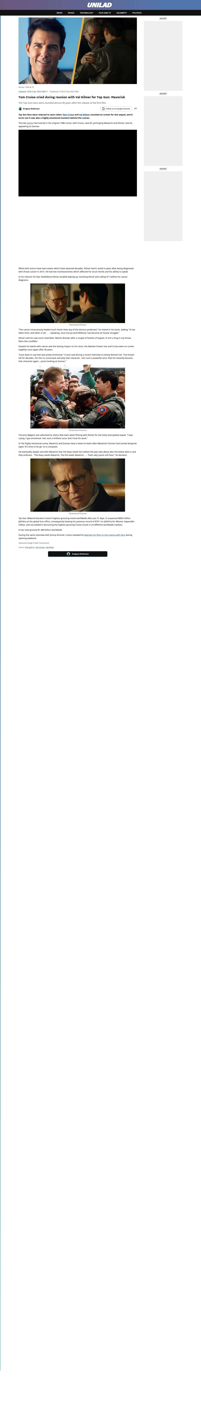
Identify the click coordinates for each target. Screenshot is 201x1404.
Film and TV (105, 13)
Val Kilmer (50, 547)
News (59, 13)
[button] (135, 108)
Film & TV (30, 87)
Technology (86, 13)
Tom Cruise (40, 547)
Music (71, 13)
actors (30, 123)
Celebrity (121, 13)
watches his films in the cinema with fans (104, 535)
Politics (137, 13)
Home (21, 87)
